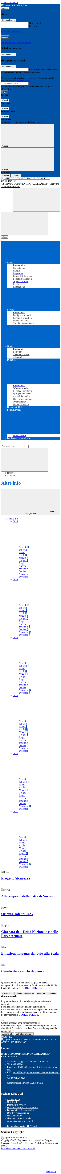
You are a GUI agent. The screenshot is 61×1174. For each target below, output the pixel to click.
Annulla (5, 175)
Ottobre (22, 571)
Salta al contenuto (9, 2)
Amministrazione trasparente (20, 1121)
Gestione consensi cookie (19, 1118)
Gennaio (24, 547)
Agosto (22, 566)
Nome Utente (35, 23)
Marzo (22, 552)
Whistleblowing (14, 1115)
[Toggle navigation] (24, 223)
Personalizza (7, 993)
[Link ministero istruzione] (14, 5)
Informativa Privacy (16, 1105)
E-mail (32, 69)
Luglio (22, 563)
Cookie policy (13, 1099)
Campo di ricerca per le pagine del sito (19, 443)
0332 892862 (17, 1064)
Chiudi (5, 100)
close (4, 237)
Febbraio (23, 549)
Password (33, 26)
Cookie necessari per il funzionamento (19, 1023)
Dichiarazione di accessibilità (20, 1110)
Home (10, 473)
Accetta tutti (46, 993)
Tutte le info (12, 518)
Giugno (23, 560)
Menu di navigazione (41, 512)
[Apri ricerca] (36, 200)
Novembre (24, 574)
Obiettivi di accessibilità (18, 1113)
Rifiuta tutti (25, 993)
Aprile (23, 555)
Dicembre (23, 576)
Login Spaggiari (23, 81)
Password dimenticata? (12, 31)
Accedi (5, 8)
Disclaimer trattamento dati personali (18, 1148)
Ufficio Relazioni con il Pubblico (22, 1107)
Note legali (12, 1102)
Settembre (23, 568)
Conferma (16, 175)
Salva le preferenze (24, 1034)
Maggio (23, 558)
